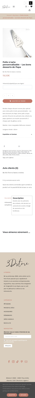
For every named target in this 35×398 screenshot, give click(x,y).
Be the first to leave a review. (12, 72)
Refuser (23, 395)
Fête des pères (13, 152)
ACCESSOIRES (8, 311)
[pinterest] (21, 361)
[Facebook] (4, 146)
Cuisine (19, 150)
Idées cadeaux (22, 153)
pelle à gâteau (10, 157)
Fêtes (19, 152)
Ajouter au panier (18, 101)
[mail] (26, 361)
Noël (7, 154)
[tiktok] (17, 361)
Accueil (9, 15)
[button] (17, 134)
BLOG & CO (7, 323)
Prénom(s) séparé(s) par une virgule (16, 83)
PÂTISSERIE (7, 304)
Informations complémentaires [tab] (7, 204)
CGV (14, 380)
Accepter (12, 395)
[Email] (19, 146)
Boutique (16, 15)
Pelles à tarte (15, 154)
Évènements (25, 150)
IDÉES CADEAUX (9, 319)
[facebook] (9, 361)
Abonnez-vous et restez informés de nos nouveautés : (17, 332)
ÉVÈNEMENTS (8, 315)
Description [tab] (7, 198)
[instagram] (13, 361)
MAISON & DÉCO (9, 307)
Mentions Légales (22, 380)
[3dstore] (6, 5)
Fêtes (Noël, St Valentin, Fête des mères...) (16, 152)
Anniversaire (12, 150)
